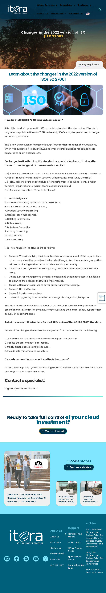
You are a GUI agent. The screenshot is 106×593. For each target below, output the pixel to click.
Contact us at (54, 431)
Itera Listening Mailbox (75, 535)
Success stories (80, 467)
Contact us (55, 548)
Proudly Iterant (57, 553)
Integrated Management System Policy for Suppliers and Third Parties (94, 558)
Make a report (75, 542)
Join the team (57, 565)
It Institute (55, 559)
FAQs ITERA (55, 542)
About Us (54, 536)
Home (82, 64)
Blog (89, 64)
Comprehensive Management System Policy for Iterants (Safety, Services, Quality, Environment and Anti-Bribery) (94, 538)
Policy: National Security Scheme (94, 571)
